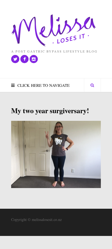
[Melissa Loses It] (53, 31)
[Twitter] (15, 59)
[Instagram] (34, 59)
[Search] (92, 85)
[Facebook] (24, 59)
